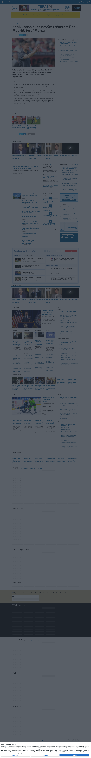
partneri (6, 746)
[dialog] (45, 750)
